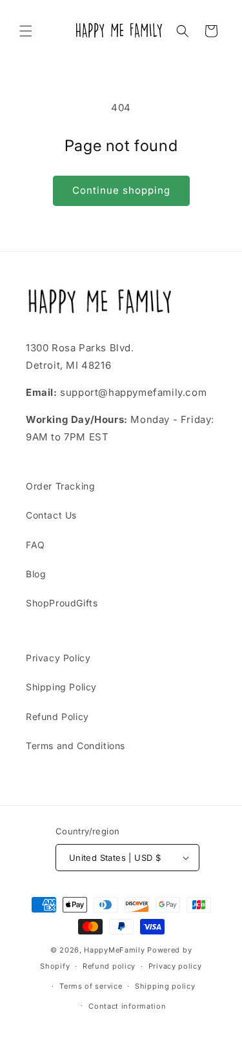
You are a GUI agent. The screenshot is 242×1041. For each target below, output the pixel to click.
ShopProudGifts (61, 602)
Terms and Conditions (75, 745)
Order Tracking (60, 485)
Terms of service (90, 986)
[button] (26, 31)
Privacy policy (175, 966)
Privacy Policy (58, 657)
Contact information (127, 1006)
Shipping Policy (61, 686)
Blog (36, 573)
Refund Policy (57, 716)
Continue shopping (121, 190)
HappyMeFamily (114, 949)
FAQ (35, 544)
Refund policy (109, 966)
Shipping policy (165, 986)
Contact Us (51, 515)
